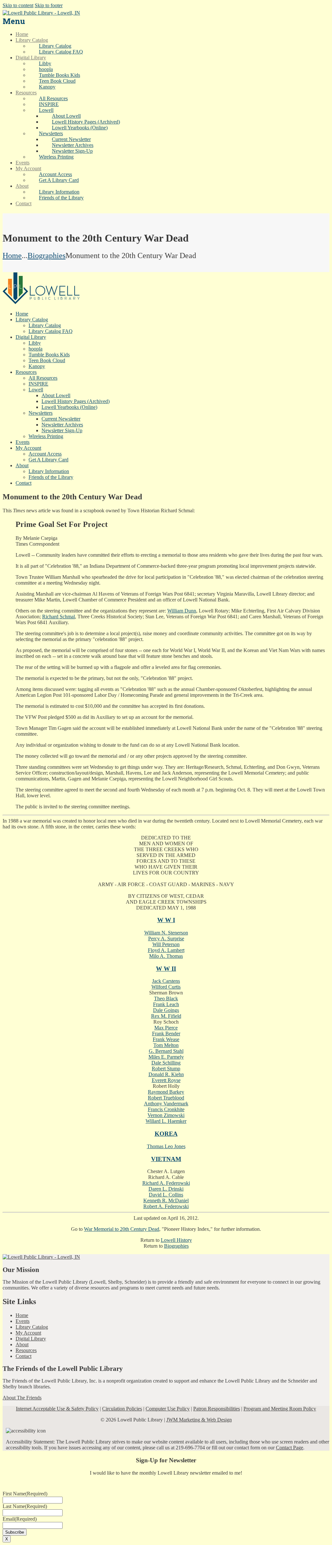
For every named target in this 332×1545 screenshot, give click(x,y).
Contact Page (289, 1447)
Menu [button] (14, 21)
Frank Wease (166, 1039)
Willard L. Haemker (166, 1121)
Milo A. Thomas (166, 956)
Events (23, 1321)
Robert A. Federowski (166, 1206)
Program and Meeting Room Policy (279, 1408)
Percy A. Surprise (166, 938)
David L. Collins (166, 1194)
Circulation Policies (122, 1408)
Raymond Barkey (166, 1092)
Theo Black (166, 998)
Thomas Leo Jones (166, 1146)
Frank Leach (166, 1004)
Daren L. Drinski (166, 1189)
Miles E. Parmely (166, 1057)
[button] (46, 110)
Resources (26, 1350)
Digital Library (31, 1338)
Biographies (46, 255)
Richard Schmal (58, 616)
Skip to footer (49, 5)
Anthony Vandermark (166, 1103)
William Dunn (181, 610)
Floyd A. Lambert (166, 950)
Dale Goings (166, 1010)
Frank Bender (166, 1033)
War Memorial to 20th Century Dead (121, 1229)
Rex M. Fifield (166, 1016)
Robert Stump (166, 1068)
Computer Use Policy (168, 1408)
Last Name (25, 1506)
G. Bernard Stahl (166, 1051)
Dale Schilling (166, 1062)
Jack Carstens (166, 981)
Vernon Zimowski (166, 1115)
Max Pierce (166, 1027)
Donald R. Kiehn (166, 1074)
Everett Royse (166, 1080)
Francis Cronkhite (166, 1109)
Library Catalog (32, 1327)
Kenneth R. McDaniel (166, 1200)
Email (20, 1519)
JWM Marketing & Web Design (199, 1419)
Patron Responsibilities (216, 1408)
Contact (23, 1356)
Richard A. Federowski (166, 1183)
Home (12, 255)
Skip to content (18, 5)
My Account (28, 1333)
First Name (25, 1493)
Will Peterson (166, 944)
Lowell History (176, 1240)
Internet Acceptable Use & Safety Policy (57, 1408)
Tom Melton (166, 1045)
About (22, 1344)
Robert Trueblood (166, 1097)
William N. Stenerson (166, 932)
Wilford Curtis (166, 987)
